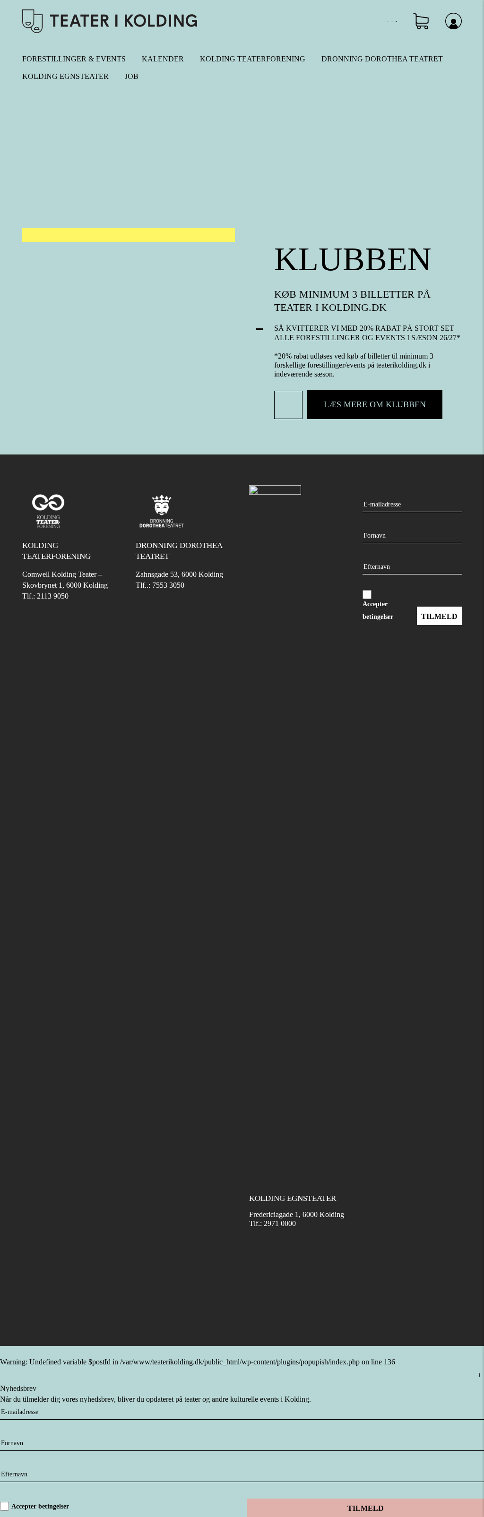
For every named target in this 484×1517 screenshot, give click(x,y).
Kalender (163, 59)
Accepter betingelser (40, 1506)
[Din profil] (453, 20)
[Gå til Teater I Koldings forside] (109, 21)
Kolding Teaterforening (252, 59)
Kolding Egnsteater (65, 76)
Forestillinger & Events (74, 59)
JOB (131, 76)
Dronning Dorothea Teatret (382, 59)
